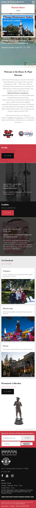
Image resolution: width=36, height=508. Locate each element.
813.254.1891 (6, 472)
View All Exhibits (7, 208)
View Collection (7, 386)
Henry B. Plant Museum (12, 1)
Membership (8, 308)
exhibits (10, 118)
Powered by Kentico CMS (22, 506)
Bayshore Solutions (20, 503)
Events (15, 497)
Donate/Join (29, 497)
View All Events (7, 151)
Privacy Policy (5, 506)
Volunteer (6, 271)
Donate (5, 345)
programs (19, 118)
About (3, 497)
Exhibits (21, 497)
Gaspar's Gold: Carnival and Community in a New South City (17, 235)
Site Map (12, 506)
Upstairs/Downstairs (10, 188)
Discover (9, 497)
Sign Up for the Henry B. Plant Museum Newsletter (17, 433)
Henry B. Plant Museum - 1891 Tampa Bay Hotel (9, 452)
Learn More (5, 264)
